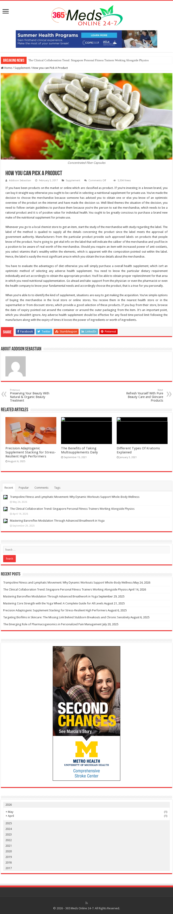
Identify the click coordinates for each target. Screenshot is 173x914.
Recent (9, 487)
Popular (24, 487)
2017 (8, 868)
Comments (41, 487)
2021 (8, 845)
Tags (57, 487)
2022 (8, 840)
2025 (8, 823)
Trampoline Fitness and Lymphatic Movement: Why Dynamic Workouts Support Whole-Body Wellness (74, 497)
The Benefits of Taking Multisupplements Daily (79, 450)
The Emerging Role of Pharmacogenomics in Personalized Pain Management (52, 624)
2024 (8, 829)
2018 (8, 862)
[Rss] (86, 903)
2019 (8, 857)
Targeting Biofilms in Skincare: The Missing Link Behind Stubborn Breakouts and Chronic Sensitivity (66, 617)
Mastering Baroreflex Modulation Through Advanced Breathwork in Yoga (57, 520)
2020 (8, 851)
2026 (8, 804)
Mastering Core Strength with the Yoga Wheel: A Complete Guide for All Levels (53, 603)
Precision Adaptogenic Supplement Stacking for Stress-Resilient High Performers (30, 452)
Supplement (22, 68)
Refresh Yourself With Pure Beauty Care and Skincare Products (144, 395)
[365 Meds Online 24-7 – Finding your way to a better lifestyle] (86, 14)
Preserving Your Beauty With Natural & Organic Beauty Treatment (29, 395)
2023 (8, 834)
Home (8, 68)
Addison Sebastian (20, 180)
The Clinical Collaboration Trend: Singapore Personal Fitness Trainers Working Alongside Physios (88, 60)
